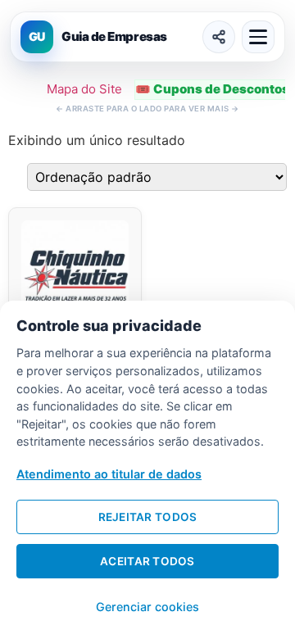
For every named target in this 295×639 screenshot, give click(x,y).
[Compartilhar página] (218, 36)
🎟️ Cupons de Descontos (212, 89)
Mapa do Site (84, 89)
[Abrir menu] (258, 36)
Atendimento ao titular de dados (109, 474)
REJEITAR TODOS (147, 516)
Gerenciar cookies (147, 607)
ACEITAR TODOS (147, 561)
